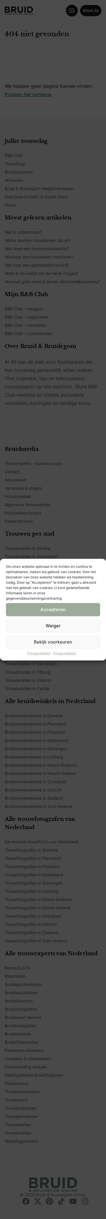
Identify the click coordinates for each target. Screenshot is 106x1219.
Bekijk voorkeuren (53, 642)
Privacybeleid (38, 652)
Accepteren (53, 609)
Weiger (53, 626)
